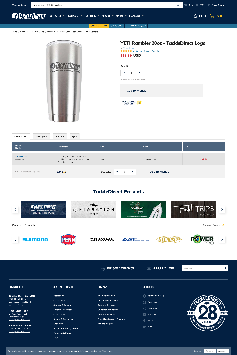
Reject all (210, 351)
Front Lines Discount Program (111, 319)
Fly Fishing (90, 15)
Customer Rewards (106, 314)
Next (222, 209)
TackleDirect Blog (156, 296)
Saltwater (55, 15)
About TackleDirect (106, 296)
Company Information (108, 300)
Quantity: (125, 66)
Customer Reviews (106, 305)
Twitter (151, 326)
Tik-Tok (151, 320)
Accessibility (58, 296)
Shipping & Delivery (62, 305)
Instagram (152, 308)
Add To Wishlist (137, 90)
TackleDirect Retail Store (22, 296)
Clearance (134, 15)
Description (41, 136)
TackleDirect (128, 48)
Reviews (59, 136)
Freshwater (73, 15)
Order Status (59, 314)
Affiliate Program (105, 323)
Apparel (106, 15)
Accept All (223, 351)
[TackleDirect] (29, 16)
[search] (178, 5)
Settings (197, 351)
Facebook (152, 302)
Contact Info (59, 300)
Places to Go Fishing (62, 333)
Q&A (74, 136)
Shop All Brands (212, 225)
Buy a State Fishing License (65, 328)
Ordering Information (62, 309)
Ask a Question (153, 51)
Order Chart (20, 136)
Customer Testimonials (108, 309)
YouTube (152, 314)
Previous (15, 209)
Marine (119, 15)
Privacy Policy (107, 351)
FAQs (55, 337)
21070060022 (21, 156)
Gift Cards (58, 323)
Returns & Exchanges (63, 319)
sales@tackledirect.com (19, 319)
